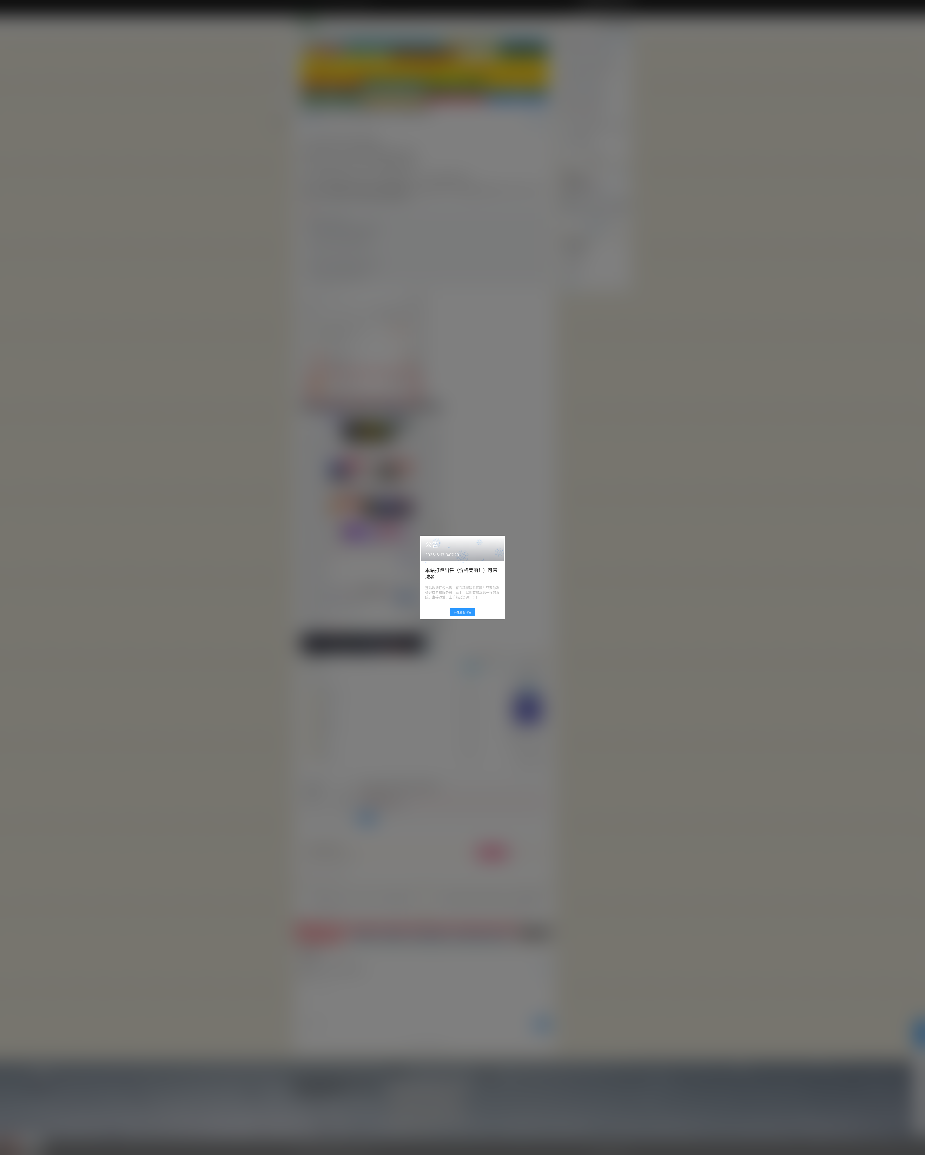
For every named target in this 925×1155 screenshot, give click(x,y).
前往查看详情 (462, 612)
